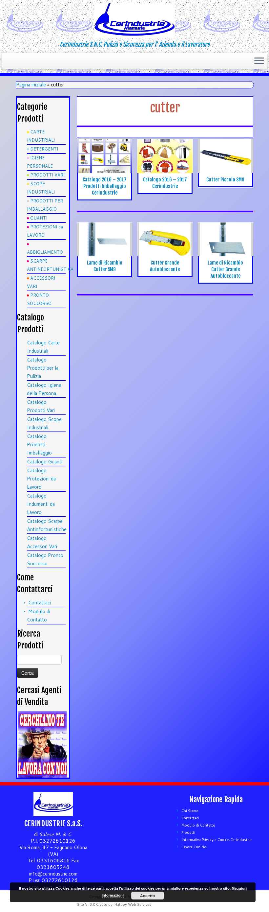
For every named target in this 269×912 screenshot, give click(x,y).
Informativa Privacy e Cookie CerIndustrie (216, 839)
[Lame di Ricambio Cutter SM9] (104, 239)
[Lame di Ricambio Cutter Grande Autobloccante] (225, 239)
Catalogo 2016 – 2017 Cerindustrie (165, 182)
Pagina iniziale (31, 84)
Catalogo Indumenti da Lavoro (41, 504)
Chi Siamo (189, 810)
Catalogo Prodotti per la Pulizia (42, 368)
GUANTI (38, 218)
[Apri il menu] (259, 61)
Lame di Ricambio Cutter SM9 (104, 266)
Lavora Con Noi (194, 847)
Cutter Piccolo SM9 (225, 179)
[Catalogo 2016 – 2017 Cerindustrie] (164, 156)
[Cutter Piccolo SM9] (225, 156)
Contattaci (39, 602)
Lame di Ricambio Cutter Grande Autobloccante (225, 269)
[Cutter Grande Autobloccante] (164, 244)
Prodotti (188, 832)
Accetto (147, 896)
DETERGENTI (44, 149)
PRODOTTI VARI (47, 175)
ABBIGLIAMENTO (45, 252)
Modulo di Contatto (198, 825)
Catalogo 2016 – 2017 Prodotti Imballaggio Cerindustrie (105, 186)
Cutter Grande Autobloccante (165, 266)
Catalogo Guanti (44, 461)
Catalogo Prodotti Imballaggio (39, 444)
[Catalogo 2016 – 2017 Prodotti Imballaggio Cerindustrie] (104, 156)
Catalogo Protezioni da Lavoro (41, 478)
